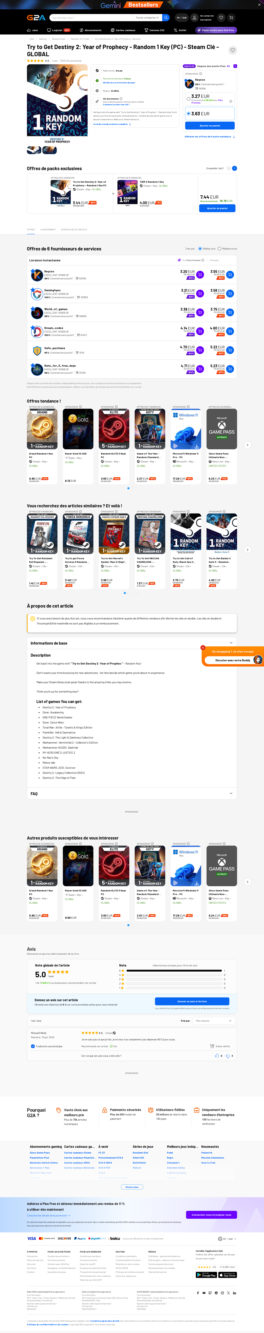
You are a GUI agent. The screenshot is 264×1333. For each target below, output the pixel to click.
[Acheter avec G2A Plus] (200, 275)
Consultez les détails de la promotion (47, 1215)
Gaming (43, 39)
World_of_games (56, 309)
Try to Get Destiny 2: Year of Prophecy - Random (117, 39)
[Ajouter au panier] (230, 275)
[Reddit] (216, 1292)
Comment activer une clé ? (116, 104)
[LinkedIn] (234, 1292)
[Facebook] (197, 1292)
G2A (32, 39)
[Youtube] (204, 1292)
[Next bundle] (234, 168)
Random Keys (59, 39)
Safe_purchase (54, 348)
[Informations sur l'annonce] (200, 73)
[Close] (259, 4)
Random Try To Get (80, 39)
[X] (228, 1292)
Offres (31, 229)
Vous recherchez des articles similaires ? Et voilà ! (74, 505)
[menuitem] (32, 30)
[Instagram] (222, 1292)
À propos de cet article (74, 229)
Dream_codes (53, 327)
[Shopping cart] (231, 17)
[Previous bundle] (228, 168)
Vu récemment (48, 229)
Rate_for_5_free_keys (60, 365)
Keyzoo (200, 79)
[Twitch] (210, 1292)
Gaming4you (52, 290)
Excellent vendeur (56, 274)
